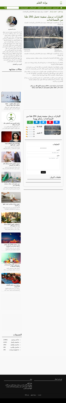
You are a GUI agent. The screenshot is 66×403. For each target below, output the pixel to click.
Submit (43, 172)
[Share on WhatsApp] (30, 122)
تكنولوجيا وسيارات (24, 7)
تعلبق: (58, 155)
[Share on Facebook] (57, 122)
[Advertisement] (43, 99)
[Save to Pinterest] (50, 122)
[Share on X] (43, 122)
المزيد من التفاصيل (17, 64)
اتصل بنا (39, 394)
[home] (61, 8)
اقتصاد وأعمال (48, 7)
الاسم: (57, 150)
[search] (5, 8)
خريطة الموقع (33, 394)
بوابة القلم (60, 11)
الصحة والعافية (41, 7)
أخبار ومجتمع (56, 7)
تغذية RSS (27, 394)
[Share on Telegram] (37, 122)
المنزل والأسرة (33, 7)
